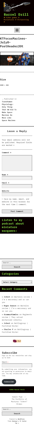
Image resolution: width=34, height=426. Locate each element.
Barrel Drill (16, 14)
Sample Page (17, 397)
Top (17, 423)
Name (5, 175)
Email (5, 183)
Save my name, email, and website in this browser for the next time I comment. (16, 201)
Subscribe (9, 382)
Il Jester (23, 421)
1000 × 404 (4, 85)
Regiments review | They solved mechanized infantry (17, 317)
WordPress (21, 419)
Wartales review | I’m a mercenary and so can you (17, 299)
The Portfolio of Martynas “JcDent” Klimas (19, 401)
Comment (6, 152)
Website (5, 191)
